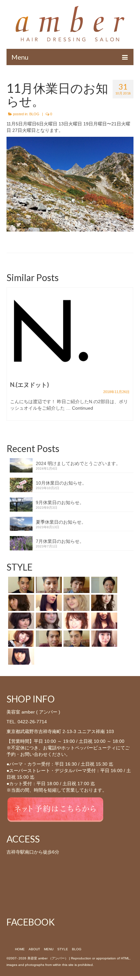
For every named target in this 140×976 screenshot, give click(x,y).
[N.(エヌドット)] (50, 330)
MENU (48, 949)
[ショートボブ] (20, 621)
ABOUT (34, 949)
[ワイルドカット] (103, 585)
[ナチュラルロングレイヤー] (103, 603)
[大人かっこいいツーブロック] (48, 585)
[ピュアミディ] (103, 638)
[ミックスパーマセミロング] (48, 621)
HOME (20, 949)
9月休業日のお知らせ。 (60, 502)
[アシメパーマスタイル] (20, 585)
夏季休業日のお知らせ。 (61, 522)
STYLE (62, 949)
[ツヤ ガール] (48, 603)
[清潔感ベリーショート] (76, 638)
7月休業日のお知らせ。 (60, 541)
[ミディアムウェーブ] (20, 603)
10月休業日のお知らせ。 (61, 483)
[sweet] (20, 656)
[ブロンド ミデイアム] (76, 603)
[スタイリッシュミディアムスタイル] (76, 585)
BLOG (34, 114)
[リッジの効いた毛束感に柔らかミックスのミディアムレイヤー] (76, 621)
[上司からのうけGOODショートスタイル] (48, 638)
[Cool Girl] (103, 621)
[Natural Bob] (20, 638)
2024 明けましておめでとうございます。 (78, 463)
